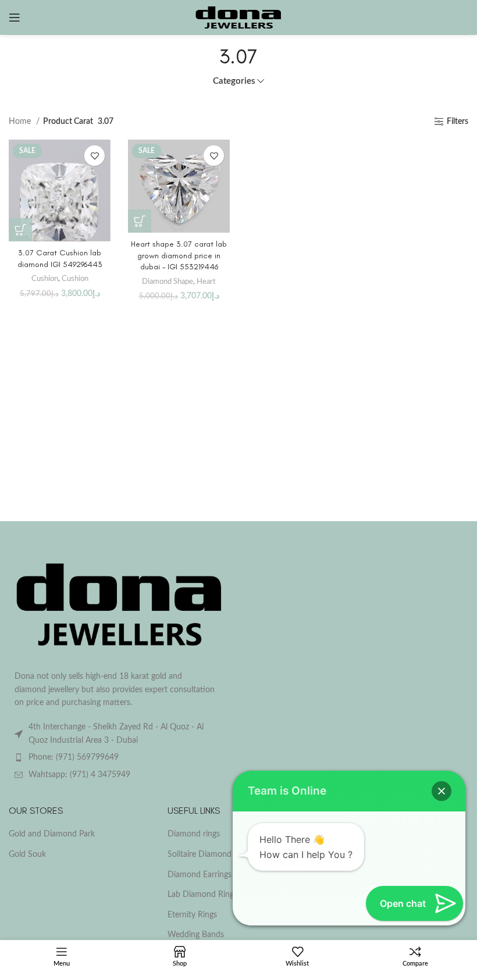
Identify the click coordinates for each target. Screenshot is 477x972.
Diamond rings (194, 834)
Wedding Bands (196, 935)
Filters (457, 122)
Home (21, 122)
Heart (206, 281)
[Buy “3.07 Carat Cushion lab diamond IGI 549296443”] (20, 229)
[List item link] (119, 757)
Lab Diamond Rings (202, 895)
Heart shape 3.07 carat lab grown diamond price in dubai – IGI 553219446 (179, 255)
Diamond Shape (167, 281)
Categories (234, 81)
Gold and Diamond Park (52, 834)
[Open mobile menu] (14, 17)
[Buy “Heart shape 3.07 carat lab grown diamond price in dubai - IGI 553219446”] (139, 221)
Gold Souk (27, 854)
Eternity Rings (192, 915)
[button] (441, 791)
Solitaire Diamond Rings (210, 854)
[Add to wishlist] (94, 155)
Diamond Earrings (200, 875)
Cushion (44, 279)
